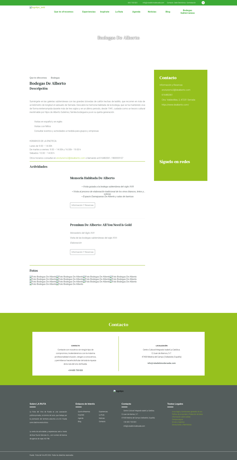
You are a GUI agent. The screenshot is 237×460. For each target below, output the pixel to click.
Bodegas (55, 78)
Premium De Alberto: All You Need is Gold (101, 225)
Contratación (191, 3)
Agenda (136, 11)
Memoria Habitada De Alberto (92, 178)
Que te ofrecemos (63, 11)
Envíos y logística (178, 422)
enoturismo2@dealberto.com (70, 158)
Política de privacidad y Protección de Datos (187, 414)
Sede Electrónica (180, 3)
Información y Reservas (83, 205)
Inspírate (104, 11)
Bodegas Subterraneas (187, 11)
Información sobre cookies (181, 417)
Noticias (152, 11)
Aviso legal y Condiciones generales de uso (187, 412)
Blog (168, 11)
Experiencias (89, 11)
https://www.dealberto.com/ (175, 104)
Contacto (170, 3)
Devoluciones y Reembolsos (182, 425)
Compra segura (177, 419)
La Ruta (119, 11)
